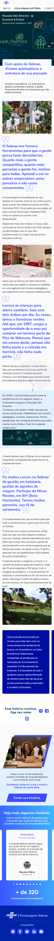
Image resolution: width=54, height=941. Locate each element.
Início (6, 8)
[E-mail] (41, 931)
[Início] (6, 2)
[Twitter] (27, 931)
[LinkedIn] (34, 931)
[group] (27, 855)
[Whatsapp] (13, 931)
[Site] (27, 718)
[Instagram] (40, 711)
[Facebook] (46, 711)
